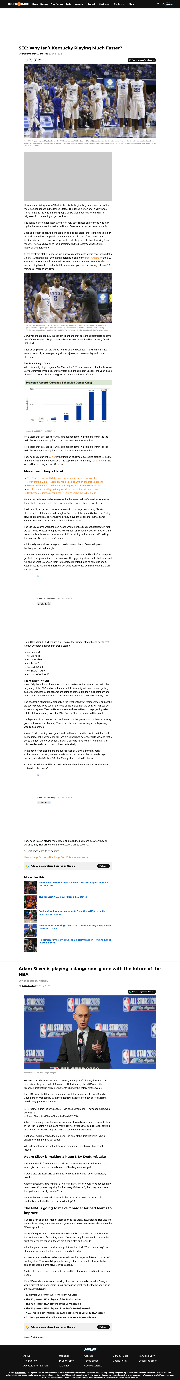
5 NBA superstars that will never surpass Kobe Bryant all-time (61, 1317)
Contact (88, 1355)
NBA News (38, 1337)
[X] (163, 4)
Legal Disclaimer (148, 1360)
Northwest (119, 4)
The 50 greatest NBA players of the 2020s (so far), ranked (58, 1308)
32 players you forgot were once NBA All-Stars (51, 1295)
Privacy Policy (66, 1360)
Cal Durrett (28, 985)
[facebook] (158, 4)
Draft (68, 4)
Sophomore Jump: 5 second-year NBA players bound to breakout (61, 493)
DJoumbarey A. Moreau (35, 54)
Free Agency (57, 4)
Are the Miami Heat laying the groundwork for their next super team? (63, 489)
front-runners (92, 257)
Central (91, 4)
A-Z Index (64, 1365)
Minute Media (20, 1373)
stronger (100, 460)
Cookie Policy (120, 1360)
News (35, 4)
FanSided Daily (147, 1355)
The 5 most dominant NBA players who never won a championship (62, 478)
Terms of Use (91, 1360)
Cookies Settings (93, 1365)
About (26, 1355)
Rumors (44, 4)
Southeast (104, 4)
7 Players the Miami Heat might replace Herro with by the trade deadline (65, 481)
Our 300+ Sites (120, 1355)
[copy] (40, 60)
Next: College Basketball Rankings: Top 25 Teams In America (56, 857)
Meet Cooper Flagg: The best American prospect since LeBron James (64, 485)
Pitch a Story (30, 1360)
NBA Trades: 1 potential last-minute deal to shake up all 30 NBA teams (65, 1313)
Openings (64, 1355)
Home (27, 1337)
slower (52, 456)
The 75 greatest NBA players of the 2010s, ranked (53, 1304)
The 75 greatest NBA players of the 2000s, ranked (54, 1299)
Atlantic (79, 4)
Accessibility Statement (35, 1365)
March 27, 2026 (70, 1116)
